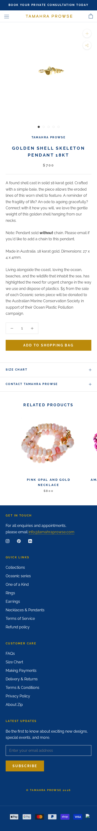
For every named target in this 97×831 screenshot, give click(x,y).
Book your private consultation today (48, 5)
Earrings (13, 601)
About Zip (14, 704)
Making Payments (21, 670)
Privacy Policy (18, 696)
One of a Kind (17, 584)
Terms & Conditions (22, 687)
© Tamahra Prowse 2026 (48, 790)
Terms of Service (20, 618)
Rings (10, 593)
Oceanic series (18, 576)
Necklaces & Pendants (25, 610)
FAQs (10, 653)
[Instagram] (7, 541)
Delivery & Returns (22, 679)
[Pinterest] (19, 541)
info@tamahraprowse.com (51, 532)
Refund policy (18, 627)
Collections (15, 567)
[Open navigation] (6, 16)
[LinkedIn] (30, 541)
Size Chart (16, 369)
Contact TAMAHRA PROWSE (32, 384)
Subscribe (24, 766)
